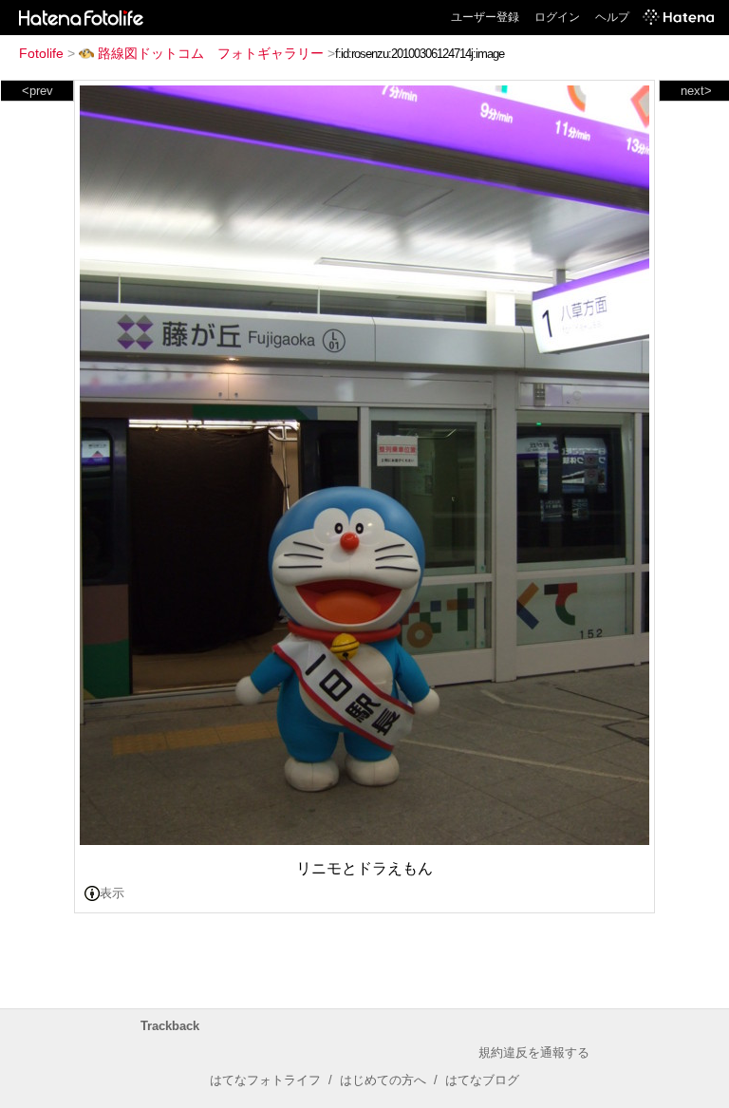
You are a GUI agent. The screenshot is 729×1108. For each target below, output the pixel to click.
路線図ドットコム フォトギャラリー (211, 53)
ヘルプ (612, 17)
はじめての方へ (383, 1080)
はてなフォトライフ (265, 1080)
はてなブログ (482, 1080)
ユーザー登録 (485, 17)
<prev (37, 91)
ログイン (557, 17)
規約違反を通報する (533, 1052)
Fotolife (41, 53)
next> (696, 91)
